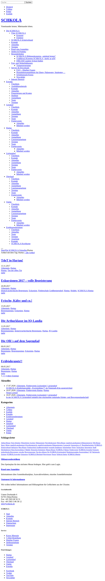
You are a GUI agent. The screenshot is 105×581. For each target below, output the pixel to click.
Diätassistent (40, 443)
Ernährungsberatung (14, 227)
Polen (74, 447)
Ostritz (9, 202)
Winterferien (25, 443)
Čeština (9, 9)
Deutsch (9, 7)
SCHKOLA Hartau (85, 291)
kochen (32, 443)
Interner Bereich (17, 79)
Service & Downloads (20, 68)
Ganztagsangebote (18, 139)
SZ (91, 452)
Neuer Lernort (12, 393)
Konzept (19, 35)
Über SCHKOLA (18, 33)
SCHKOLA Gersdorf (86, 450)
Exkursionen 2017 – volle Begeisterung (26, 280)
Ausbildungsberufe (19, 86)
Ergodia (9, 82)
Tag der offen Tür (15, 270)
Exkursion (33, 291)
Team (13, 100)
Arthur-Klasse (5, 443)
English (9, 14)
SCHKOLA (11, 20)
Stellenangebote (12, 542)
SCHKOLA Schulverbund (22, 40)
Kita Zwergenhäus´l (18, 450)
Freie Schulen (15, 443)
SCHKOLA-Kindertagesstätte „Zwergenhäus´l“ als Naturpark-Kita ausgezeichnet (39, 388)
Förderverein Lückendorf (36, 386)
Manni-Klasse (51, 450)
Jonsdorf (9, 423)
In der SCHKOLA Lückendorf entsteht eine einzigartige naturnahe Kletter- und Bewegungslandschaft (47, 397)
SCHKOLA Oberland (35, 454)
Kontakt (14, 42)
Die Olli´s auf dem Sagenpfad (20, 341)
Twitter (9, 573)
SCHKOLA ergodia (13, 454)
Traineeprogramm (23, 65)
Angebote (15, 239)
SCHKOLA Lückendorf (58, 452)
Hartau (9, 128)
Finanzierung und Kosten (21, 93)
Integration (88, 447)
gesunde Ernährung (55, 447)
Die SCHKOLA (13, 31)
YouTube (10, 575)
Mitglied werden (23, 126)
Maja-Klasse (61, 443)
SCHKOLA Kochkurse (20, 244)
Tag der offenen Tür (43, 452)
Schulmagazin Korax (24, 75)
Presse (54, 454)
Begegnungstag (7, 311)
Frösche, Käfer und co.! (16, 300)
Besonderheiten (17, 54)
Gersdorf (9, 105)
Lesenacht (66, 445)
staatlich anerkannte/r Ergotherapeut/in (23, 445)
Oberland (10, 176)
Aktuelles (15, 45)
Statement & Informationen (13, 479)
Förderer (19, 38)
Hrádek (74, 291)
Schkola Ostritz (62, 454)
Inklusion (14, 447)
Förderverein (16, 121)
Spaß (94, 447)
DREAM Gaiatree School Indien (29, 61)
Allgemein (5, 268)
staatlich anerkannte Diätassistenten (50, 445)
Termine (14, 47)
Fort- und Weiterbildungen (22, 63)
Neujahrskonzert (50, 443)
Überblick (15, 84)
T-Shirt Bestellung (13, 538)
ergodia (21, 452)
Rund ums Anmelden (19, 49)
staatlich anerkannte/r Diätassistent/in (79, 443)
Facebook (10, 571)
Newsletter (20, 77)
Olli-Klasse (96, 443)
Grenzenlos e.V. (76, 445)
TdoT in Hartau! (12, 260)
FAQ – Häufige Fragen (25, 70)
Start (3, 250)
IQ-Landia (53, 331)
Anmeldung (16, 98)
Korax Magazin (12, 535)
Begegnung (5, 351)
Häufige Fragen (12, 540)
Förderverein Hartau (34, 390)
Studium (14, 95)
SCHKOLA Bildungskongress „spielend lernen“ (36, 56)
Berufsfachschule (88, 445)
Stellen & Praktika (18, 52)
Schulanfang (67, 447)
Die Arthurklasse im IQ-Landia (21, 320)
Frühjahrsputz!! (11, 361)
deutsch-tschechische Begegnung (14, 291)
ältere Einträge (13, 376)
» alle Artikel (29, 252)
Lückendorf (11, 153)
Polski (8, 11)
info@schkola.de (8, 504)
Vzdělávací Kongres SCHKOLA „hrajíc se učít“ (36, 58)
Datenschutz (11, 523)
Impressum (10, 525)
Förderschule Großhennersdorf (50, 291)
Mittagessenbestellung (10, 459)
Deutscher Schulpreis (38, 450)
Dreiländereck (6, 450)
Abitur (7, 445)
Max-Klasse (22, 447)
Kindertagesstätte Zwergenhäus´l (78, 452)
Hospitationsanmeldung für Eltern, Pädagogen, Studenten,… (40, 72)
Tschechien (80, 447)
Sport (3, 445)
